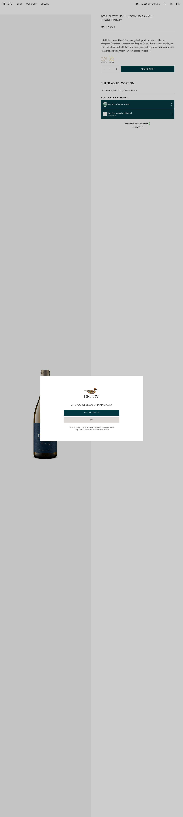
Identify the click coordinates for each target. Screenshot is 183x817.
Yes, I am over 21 (91, 413)
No (91, 420)
